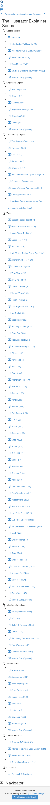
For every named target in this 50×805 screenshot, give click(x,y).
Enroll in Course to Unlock (25, 797)
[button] (1, 2)
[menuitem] (1, 6)
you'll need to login (36, 793)
